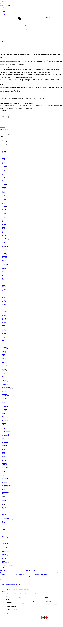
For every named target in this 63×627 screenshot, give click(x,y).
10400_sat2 (4, 187)
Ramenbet (3, 510)
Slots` (3, 528)
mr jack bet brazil (4, 474)
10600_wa (3, 210)
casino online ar (4, 383)
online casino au (4, 478)
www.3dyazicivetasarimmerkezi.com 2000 (8, 553)
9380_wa (3, 303)
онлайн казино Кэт (19, 575)
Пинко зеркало (52, 570)
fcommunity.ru (4, 402)
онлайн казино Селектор (26, 574)
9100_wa (3, 297)
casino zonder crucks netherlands (7, 388)
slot (2, 525)
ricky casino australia (5, 517)
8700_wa (3, 288)
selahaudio (3, 522)
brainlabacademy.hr (5, 372)
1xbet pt (3, 266)
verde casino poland (5, 546)
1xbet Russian (4, 270)
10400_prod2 (4, 183)
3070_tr (3, 283)
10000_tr (3, 145)
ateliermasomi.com (5, 341)
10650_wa (3, 212)
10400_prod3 (4, 184)
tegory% (3, 540)
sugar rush (3, 536)
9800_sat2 (3, 326)
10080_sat (3, 154)
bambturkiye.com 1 (5, 357)
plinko (3, 496)
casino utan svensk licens (6, 387)
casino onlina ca (4, 381)
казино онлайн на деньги (12, 574)
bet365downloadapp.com (6, 363)
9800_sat (3, 325)
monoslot (3, 456)
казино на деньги (7, 574)
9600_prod (3, 310)
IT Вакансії (3, 424)
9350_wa (3, 301)
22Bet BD (3, 278)
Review (3, 513)
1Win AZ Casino (4, 235)
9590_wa (3, 308)
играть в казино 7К (24, 572)
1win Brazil (3, 238)
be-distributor (42, 23)
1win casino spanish (5, 239)
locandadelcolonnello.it (5, 435)
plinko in (3, 497)
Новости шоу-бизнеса (48, 570)
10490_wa (3, 194)
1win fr (3, 241)
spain (2, 533)
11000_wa (3, 221)
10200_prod (4, 166)
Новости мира (43, 570)
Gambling (3, 410)
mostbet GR (4, 460)
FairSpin (3, 401)
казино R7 (62, 572)
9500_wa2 (3, 307)
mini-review (3, 444)
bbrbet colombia (4, 361)
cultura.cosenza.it (4, 394)
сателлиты (3, 561)
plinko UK (3, 499)
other (3, 481)
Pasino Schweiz (4, 486)
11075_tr (3, 223)
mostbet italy (4, 463)
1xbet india (3, 259)
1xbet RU (3, 267)
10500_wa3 (4, 198)
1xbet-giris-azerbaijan (5, 274)
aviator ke (3, 351)
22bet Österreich (4, 281)
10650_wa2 (4, 213)
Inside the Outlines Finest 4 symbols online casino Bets (12, 584)
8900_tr (3, 290)
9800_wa (3, 328)
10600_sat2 (4, 208)
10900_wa (3, 220)
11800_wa (3, 228)
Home (3, 40)
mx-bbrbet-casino (4, 475)
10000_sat (3, 143)
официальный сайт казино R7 (41, 575)
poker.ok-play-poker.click (5, 502)
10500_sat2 (4, 196)
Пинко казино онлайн (60, 570)
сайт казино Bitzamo (49, 577)
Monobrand (3, 452)
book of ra (3, 368)
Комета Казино (4, 557)
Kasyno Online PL (4, 430)
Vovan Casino (4, 550)
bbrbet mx (3, 362)
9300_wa (3, 41)
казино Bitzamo (57, 573)
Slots (3, 526)
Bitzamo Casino (9, 570)
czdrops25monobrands (5, 395)
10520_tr (3, 201)
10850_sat (3, 219)
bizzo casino (4, 365)
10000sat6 (3, 148)
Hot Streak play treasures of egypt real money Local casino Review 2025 (15, 589)
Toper (3, 542)
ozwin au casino (4, 482)
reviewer (3, 515)
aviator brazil (4, 346)
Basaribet (3, 359)
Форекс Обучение (5, 562)
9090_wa (3, 296)
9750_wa (3, 322)
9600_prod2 (4, 311)
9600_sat (3, 314)
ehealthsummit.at (4, 399)
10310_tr (3, 179)
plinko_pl (3, 500)
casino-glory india (4, 390)
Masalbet (3, 438)
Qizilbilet (3, 508)
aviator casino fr (4, 348)
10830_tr (3, 217)
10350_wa (3, 180)
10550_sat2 (4, 202)
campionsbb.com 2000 (5, 375)
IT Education (4, 421)
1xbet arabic (4, 254)
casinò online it (4, 384)
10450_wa (3, 190)
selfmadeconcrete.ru (5, 524)
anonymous (3, 340)
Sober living (3, 530)
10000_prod (4, 141)
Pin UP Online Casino (5, 492)
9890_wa (3, 332)
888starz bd (4, 289)
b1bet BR (3, 355)
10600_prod (4, 206)
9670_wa (3, 318)
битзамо (21, 572)
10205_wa (3, 172)
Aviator (3, 344)
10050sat (3, 151)
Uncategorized (4, 543)
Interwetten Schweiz (5, 420)
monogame (3, 455)
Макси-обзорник (4, 558)
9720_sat (3, 321)
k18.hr (3, 427)
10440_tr (3, 188)
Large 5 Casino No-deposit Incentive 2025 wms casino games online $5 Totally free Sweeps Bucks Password (21, 594)
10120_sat (3, 159)
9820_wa (3, 329)
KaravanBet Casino (5, 428)
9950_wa (3, 337)
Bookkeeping (4, 370)
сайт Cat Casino (30, 577)
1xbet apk (3, 253)
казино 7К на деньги (51, 572)
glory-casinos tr (4, 417)
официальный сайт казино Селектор (11, 577)
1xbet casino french (5, 257)
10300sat (3, 176)
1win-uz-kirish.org (4, 249)
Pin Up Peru (3, 493)
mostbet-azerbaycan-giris (6, 470)
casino (3, 379)
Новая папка (4, 559)
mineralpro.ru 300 (4, 442)
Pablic (3, 484)
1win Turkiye (4, 245)
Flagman (3, 405)
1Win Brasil (3, 237)
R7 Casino (24, 570)
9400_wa (3, 304)
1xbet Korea (4, 260)
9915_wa (3, 335)
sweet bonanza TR (5, 539)
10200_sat (3, 169)
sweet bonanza (4, 537)
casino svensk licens (5, 386)
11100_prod (4, 224)
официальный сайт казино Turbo (52, 574)
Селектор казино (18, 572)
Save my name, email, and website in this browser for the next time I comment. (13, 120)
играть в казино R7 (29, 572)
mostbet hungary (4, 461)
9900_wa (3, 333)
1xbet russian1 (4, 271)
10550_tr (3, 203)
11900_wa (3, 230)
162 (2, 231)
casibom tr (3, 376)
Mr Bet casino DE (4, 473)
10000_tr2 (3, 147)
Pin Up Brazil (4, 490)
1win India (3, 242)
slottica (3, 529)
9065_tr (3, 294)
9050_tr (3, 293)
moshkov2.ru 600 (4, 457)
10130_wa (3, 161)
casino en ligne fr (4, 380)
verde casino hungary (5, 544)
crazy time (3, 391)
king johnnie (3, 433)
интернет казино (33, 572)
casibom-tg (3, 377)
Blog (2, 366)
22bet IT (3, 279)
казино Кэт (2, 575)
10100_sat (3, 155)
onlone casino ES (4, 479)
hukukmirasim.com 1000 (5, 419)
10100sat (3, 156)
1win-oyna (3, 248)
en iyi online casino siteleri (20, 570)
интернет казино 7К (37, 572)
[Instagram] (44, 617)
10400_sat (3, 185)
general (3, 416)
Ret (2, 511)
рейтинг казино (24, 577)
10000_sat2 (4, 144)
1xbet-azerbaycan (4, 272)
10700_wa (3, 216)
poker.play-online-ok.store (6, 503)
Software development (5, 532)
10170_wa (3, 165)
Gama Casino (4, 409)
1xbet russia (4, 268)
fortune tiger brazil (5, 406)
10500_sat (3, 195)
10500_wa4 (4, 199)
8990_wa (3, 292)
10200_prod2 (4, 168)
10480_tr (3, 192)
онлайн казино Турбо (32, 574)
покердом (24, 63)
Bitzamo (6, 571)
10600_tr (3, 209)
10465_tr (3, 191)
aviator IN (3, 350)
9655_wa (3, 317)
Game (3, 412)
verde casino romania (5, 547)
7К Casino (2, 571)
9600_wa (3, 315)
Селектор (14, 573)
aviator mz (3, 352)
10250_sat (3, 173)
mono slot (3, 450)
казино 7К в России (46, 572)
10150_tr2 (3, 162)
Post (2, 504)
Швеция (3, 564)
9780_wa (3, 323)
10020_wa (3, 150)
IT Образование (4, 426)
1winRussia (3, 250)
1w (2, 234)
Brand (3, 373)
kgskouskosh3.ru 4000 (5, 431)
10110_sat (3, 158)
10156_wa (3, 163)
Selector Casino (30, 570)
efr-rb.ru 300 (4, 398)
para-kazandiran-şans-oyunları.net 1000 (8, 485)
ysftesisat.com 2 (4, 555)
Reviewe (3, 514)
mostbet (3, 459)
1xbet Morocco (4, 264)
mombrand (3, 448)
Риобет (1, 573)
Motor (3, 471)
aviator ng (3, 354)
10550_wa (3, 205)
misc (2, 446)
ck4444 (17, 570)
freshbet (3, 408)
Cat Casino (14, 571)
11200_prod (4, 225)
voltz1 (3, 548)
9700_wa (3, 319)
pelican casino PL (4, 488)
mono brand (4, 449)
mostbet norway (4, 464)
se (2, 521)
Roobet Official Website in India (7, 519)
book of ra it (4, 369)
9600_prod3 (4, 312)
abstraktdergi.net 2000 (5, 339)
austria (3, 343)
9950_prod (3, 336)
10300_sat (3, 174)
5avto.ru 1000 (4, 286)
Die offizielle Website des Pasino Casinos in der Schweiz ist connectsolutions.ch (14, 397)
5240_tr (3, 285)
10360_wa (3, 181)
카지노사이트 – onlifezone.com (7, 565)
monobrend (3, 453)
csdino (3, 392)
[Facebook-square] (42, 617)
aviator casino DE (4, 347)
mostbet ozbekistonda (5, 466)
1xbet (3, 252)
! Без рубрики (4, 139)
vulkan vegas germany (5, 551)
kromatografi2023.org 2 (5, 434)
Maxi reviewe (4, 441)
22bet (3, 277)
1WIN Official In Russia (5, 243)
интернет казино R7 (42, 572)
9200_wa (3, 299)
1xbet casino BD (4, 256)
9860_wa (3, 330)
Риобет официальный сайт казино (7, 572)
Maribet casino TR (5, 437)
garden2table (4, 415)
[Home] (6, 22)
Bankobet (3, 358)
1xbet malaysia (4, 263)
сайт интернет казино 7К (41, 577)
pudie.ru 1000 (4, 507)
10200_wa (3, 170)
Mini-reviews (4, 445)
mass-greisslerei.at (5, 439)
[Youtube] (46, 617)
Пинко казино (56, 570)
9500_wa (3, 306)
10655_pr (3, 214)
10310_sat (3, 177)
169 (2, 232)
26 (2, 282)
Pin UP (3, 489)
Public (3, 506)
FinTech (3, 404)
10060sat (3, 152)
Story (3, 535)
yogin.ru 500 (4, 554)
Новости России (38, 571)
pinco (2, 495)
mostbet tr (3, 468)
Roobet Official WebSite (5, 518)
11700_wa (3, 227)
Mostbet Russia (4, 467)
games (3, 413)
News (3, 477)
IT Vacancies (4, 423)
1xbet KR (3, 261)
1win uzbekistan (4, 246)
